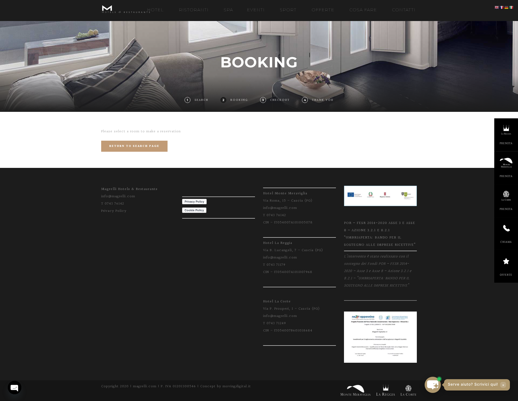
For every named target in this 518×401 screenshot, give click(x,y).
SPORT (288, 9)
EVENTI (256, 9)
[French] (501, 8)
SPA (228, 9)
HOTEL (155, 9)
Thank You (322, 100)
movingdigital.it (237, 386)
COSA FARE (363, 9)
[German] (506, 8)
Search (201, 100)
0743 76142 (114, 204)
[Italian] (511, 8)
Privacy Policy (114, 211)
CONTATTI (403, 9)
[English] (497, 8)
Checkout (280, 100)
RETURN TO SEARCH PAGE (134, 146)
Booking (239, 100)
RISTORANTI (194, 9)
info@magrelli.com (118, 196)
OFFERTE (323, 9)
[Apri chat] (433, 385)
